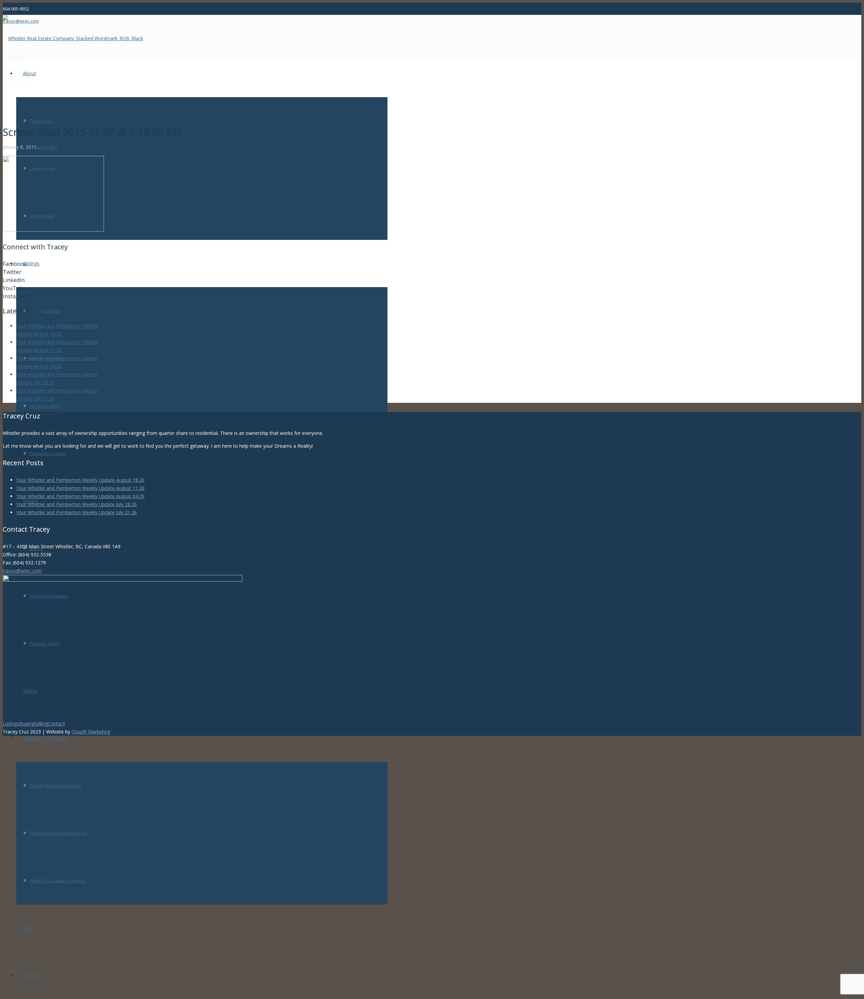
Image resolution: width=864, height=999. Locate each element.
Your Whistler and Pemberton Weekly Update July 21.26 (76, 512)
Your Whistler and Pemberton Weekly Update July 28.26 (76, 504)
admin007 (47, 147)
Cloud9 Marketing (91, 731)
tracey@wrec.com (22, 570)
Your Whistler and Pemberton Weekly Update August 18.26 (80, 480)
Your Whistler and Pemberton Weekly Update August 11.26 (80, 488)
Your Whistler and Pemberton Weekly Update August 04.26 (80, 496)
